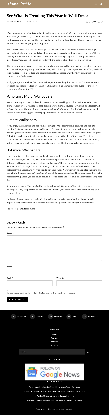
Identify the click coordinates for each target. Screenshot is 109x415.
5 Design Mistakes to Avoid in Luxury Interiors (54, 396)
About (54, 334)
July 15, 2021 (31, 22)
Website (60, 278)
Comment (11, 233)
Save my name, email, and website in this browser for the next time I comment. (41, 293)
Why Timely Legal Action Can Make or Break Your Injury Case (54, 387)
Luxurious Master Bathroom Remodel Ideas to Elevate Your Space (54, 400)
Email (10, 278)
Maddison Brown (15, 21)
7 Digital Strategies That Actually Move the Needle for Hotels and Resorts (54, 391)
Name (10, 266)
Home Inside (20, 208)
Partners (54, 341)
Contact (54, 338)
